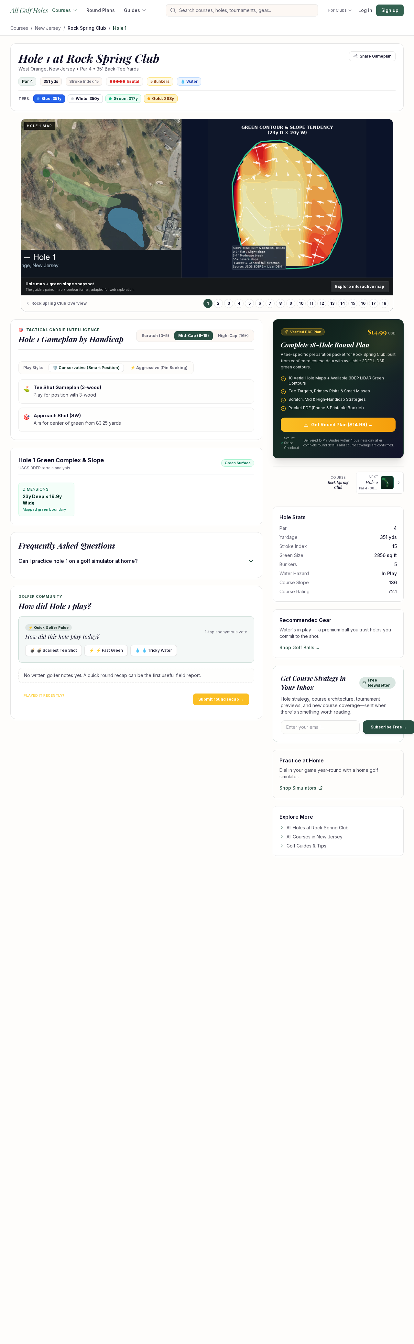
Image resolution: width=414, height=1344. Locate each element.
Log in (365, 10)
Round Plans (100, 10)
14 (342, 303)
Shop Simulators (297, 788)
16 (363, 303)
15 (353, 303)
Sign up (389, 10)
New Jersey (48, 28)
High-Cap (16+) (233, 335)
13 (332, 303)
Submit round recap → (221, 699)
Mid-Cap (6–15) (193, 335)
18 (384, 303)
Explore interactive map (359, 286)
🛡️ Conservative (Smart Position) (86, 367)
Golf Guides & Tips (306, 845)
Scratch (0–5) (155, 335)
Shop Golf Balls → (299, 647)
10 (301, 303)
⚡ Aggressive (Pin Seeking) (159, 367)
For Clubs (337, 10)
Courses (61, 10)
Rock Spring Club (87, 28)
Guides (132, 10)
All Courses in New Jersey (315, 836)
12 (322, 303)
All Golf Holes (29, 10)
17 (373, 303)
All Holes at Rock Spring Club (318, 827)
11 (311, 303)
